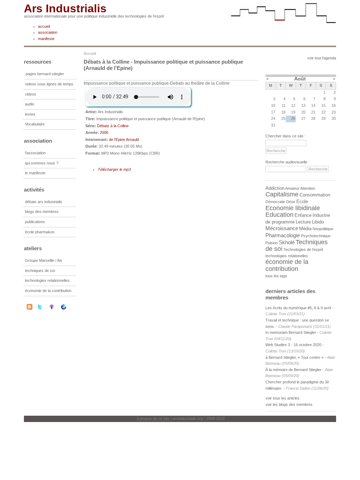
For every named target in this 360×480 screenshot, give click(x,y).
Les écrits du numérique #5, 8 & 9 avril (298, 308)
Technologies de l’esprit (303, 249)
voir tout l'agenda (321, 58)
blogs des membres (42, 211)
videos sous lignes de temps (49, 84)
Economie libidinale (292, 208)
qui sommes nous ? (41, 163)
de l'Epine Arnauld (124, 139)
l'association (35, 153)
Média (305, 228)
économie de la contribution (48, 290)
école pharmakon (39, 232)
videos (30, 94)
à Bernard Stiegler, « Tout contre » (294, 357)
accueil (44, 26)
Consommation (315, 194)
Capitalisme (281, 194)
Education (279, 214)
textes (30, 114)
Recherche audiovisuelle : (287, 162)
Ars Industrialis (65, 8)
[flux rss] (29, 308)
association (47, 32)
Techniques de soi (296, 246)
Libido (318, 222)
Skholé (287, 242)
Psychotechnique (315, 236)
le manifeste (35, 173)
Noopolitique (323, 229)
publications (35, 222)
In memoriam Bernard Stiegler (290, 332)
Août (300, 79)
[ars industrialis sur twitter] (44, 307)
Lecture (303, 222)
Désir (290, 202)
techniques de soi (40, 270)
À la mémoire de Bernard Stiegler (293, 370)
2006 (104, 132)
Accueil (90, 53)
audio (29, 104)
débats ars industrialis (43, 202)
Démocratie (275, 202)
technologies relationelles (286, 256)
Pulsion (271, 243)
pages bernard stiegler (45, 74)
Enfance (303, 215)
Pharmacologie (282, 235)
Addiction (274, 188)
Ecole (302, 201)
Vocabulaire (35, 124)
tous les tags (276, 276)
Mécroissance (281, 228)
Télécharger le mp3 (114, 169)
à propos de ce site (153, 418)
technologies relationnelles (47, 280)
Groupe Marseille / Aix (43, 260)
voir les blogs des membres (289, 404)
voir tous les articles (282, 398)
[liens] (68, 307)
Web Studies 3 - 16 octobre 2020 (293, 345)
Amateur (292, 188)
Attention (307, 188)
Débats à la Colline (113, 126)
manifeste (46, 39)
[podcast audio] (56, 307)
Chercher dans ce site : (285, 136)
